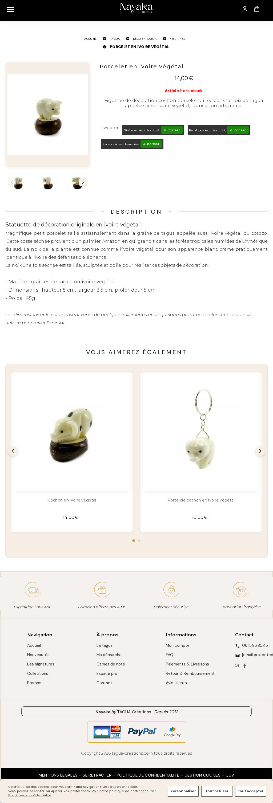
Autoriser (172, 130)
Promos (34, 683)
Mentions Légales (58, 775)
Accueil (34, 645)
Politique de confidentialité (148, 775)
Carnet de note (111, 664)
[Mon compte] (245, 8)
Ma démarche (109, 654)
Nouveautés (38, 654)
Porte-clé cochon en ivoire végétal (200, 500)
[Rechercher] (267, 9)
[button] (83, 182)
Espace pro (107, 673)
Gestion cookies (203, 775)
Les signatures (40, 664)
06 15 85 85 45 (255, 645)
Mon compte (178, 645)
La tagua (105, 645)
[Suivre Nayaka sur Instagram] (237, 666)
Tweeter (109, 127)
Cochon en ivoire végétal (72, 500)
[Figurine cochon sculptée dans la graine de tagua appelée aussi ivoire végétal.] (72, 433)
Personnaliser (183, 791)
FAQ (169, 654)
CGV (230, 775)
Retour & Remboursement (190, 673)
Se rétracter (97, 775)
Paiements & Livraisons (187, 664)
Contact (104, 683)
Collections (37, 673)
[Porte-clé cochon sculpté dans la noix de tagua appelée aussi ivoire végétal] (201, 433)
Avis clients (176, 683)
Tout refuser (216, 791)
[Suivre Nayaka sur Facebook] (244, 666)
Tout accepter (251, 791)
